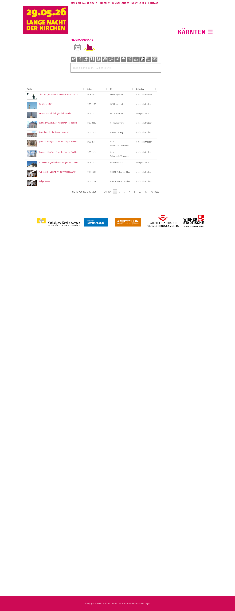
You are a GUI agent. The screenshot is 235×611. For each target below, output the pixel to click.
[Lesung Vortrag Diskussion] (104, 59)
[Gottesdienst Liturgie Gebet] (86, 59)
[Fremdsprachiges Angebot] (148, 59)
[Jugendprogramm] (92, 59)
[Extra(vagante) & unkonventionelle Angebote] (129, 59)
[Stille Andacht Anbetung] (123, 59)
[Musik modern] (117, 59)
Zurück (107, 191)
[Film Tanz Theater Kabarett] (142, 59)
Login (147, 603)
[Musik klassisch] (111, 59)
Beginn (89, 89)
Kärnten (192, 32)
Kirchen (89, 47)
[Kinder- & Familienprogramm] (98, 59)
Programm (77, 47)
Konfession (140, 89)
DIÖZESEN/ (114, 3)
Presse (106, 603)
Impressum (124, 603)
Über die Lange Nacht (84, 3)
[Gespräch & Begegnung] (79, 59)
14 (146, 191)
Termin (29, 89)
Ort (111, 89)
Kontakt (153, 3)
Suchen (115, 75)
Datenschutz (137, 603)
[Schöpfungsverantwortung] (154, 59)
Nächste (155, 191)
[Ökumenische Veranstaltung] (136, 59)
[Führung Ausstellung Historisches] (73, 59)
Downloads (138, 3)
